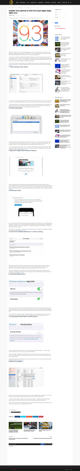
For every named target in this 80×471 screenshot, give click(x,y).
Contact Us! (64, 2)
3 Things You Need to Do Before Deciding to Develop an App (66, 76)
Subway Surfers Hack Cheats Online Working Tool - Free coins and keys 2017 (65, 100)
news (17, 2)
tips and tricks (33, 2)
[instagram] (69, 469)
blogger (42, 444)
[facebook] (65, 469)
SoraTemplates (14, 469)
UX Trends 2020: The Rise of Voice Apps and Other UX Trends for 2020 (66, 71)
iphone (12, 7)
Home (10, 7)
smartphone (22, 2)
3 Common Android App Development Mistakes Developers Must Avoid (13, 431)
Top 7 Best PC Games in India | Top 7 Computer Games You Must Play (65, 116)
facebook (50, 444)
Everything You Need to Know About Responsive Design (30, 431)
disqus (46, 444)
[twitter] (67, 469)
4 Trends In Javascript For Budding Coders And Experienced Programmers (65, 65)
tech (27, 2)
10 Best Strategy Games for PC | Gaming (45, 431)
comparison (40, 2)
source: (10, 410)
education (53, 2)
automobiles (47, 2)
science (58, 2)
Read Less (11, 65)
